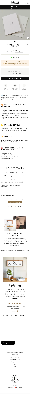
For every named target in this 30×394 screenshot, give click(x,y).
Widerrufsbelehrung (15, 357)
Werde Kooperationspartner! (15, 362)
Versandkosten (19, 52)
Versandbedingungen (15, 359)
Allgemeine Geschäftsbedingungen (15, 352)
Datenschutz (15, 354)
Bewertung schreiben (15, 202)
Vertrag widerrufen (8, 343)
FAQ (15, 366)
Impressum (15, 350)
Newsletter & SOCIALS (15, 371)
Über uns (15, 364)
